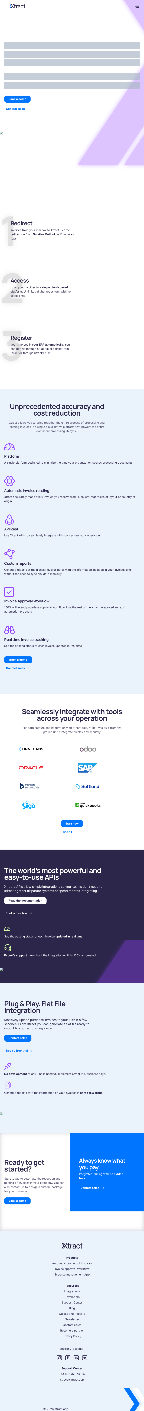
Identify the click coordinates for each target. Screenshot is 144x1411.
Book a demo (17, 99)
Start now (72, 823)
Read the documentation (25, 900)
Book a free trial (16, 913)
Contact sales (15, 108)
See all (67, 832)
